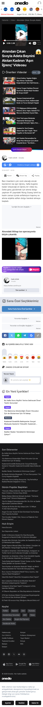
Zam (23, 611)
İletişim (4, 647)
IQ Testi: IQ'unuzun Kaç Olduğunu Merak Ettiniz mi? (21, 600)
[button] (34, 43)
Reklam (4, 644)
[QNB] (31, 9)
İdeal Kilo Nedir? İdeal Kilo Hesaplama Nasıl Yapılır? (20, 577)
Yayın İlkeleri (25, 638)
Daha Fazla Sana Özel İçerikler (20, 309)
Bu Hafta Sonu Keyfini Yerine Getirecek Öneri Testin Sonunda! (22, 401)
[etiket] (38, 51)
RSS (21, 644)
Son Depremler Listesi (10, 531)
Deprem (15, 611)
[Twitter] (14, 654)
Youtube (32, 611)
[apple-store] (8, 664)
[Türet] (37, 9)
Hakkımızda (6, 632)
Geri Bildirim (6, 635)
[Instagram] (4, 654)
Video (13, 20)
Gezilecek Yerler (9, 623)
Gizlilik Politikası (7, 638)
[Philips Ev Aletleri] (12, 9)
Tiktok (32, 615)
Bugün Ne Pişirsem (22, 619)
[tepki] (4, 357)
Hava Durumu (7, 527)
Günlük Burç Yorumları (11, 615)
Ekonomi (8, 418)
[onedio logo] (20, 678)
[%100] (25, 9)
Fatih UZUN (16, 158)
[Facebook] (9, 654)
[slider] (21, 40)
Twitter (5, 611)
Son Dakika (7, 619)
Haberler (5, 20)
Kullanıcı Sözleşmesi (27, 635)
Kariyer (23, 632)
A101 (24, 615)
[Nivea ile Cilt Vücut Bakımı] (5, 9)
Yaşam (7, 397)
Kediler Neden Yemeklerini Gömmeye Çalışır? (19, 433)
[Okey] (18, 9)
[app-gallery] (34, 664)
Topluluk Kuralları (8, 641)
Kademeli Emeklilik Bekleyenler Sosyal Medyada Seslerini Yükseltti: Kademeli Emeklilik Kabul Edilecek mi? (20, 422)
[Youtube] (19, 654)
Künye (22, 641)
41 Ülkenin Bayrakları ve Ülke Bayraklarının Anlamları (21, 591)
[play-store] (21, 664)
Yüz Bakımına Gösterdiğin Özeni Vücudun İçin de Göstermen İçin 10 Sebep (21, 412)
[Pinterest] (24, 654)
